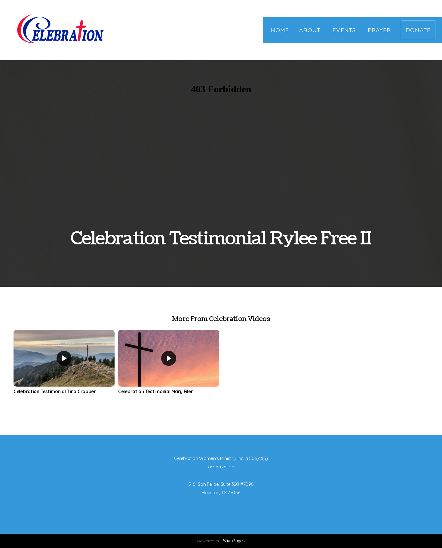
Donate (418, 30)
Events (345, 30)
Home (280, 30)
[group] (64, 366)
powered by (221, 540)
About (310, 30)
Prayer (379, 30)
